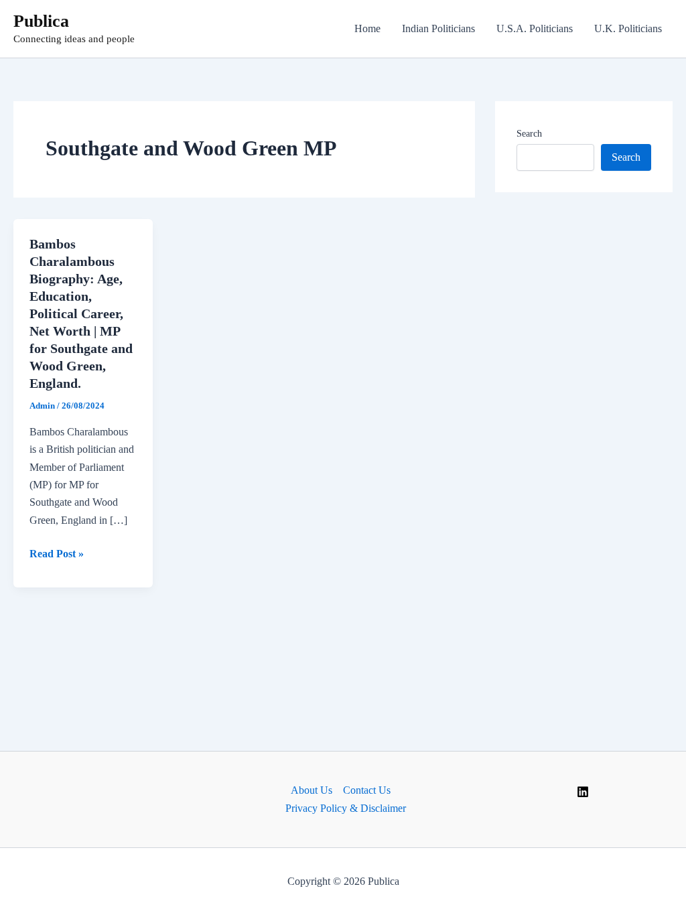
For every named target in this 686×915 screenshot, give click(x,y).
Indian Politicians (438, 28)
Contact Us (367, 790)
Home (367, 28)
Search (529, 134)
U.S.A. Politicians (534, 28)
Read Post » (56, 555)
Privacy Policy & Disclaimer (345, 808)
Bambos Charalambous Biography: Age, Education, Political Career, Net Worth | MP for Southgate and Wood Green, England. (81, 313)
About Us (311, 790)
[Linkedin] (583, 792)
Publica (41, 21)
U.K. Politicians (628, 28)
